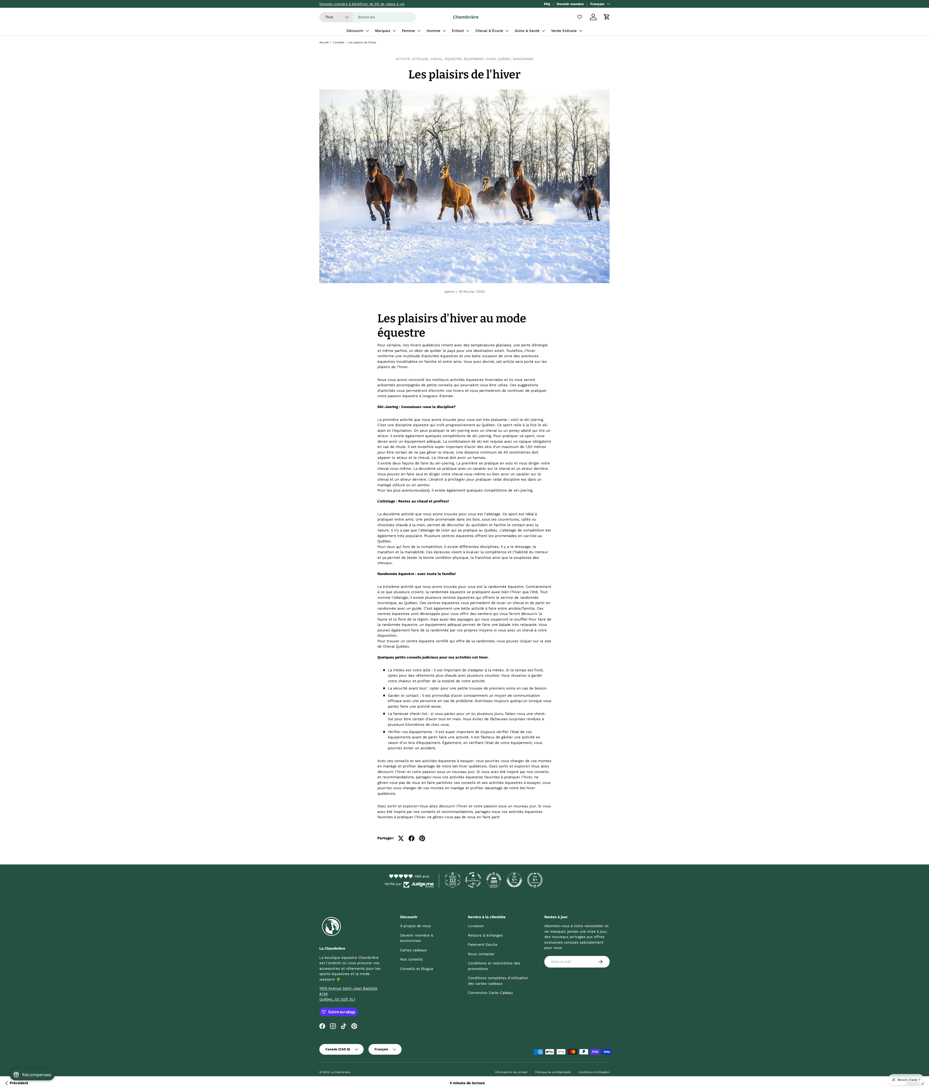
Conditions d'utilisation (594, 1072)
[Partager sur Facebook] (411, 838)
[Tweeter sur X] (401, 838)
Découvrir (354, 31)
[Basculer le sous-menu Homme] (444, 31)
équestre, (454, 59)
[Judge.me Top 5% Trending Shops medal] (535, 880)
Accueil (324, 42)
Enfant (458, 31)
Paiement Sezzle (482, 944)
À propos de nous (415, 926)
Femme (408, 31)
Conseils (338, 42)
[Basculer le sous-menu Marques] (394, 31)
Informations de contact (511, 1072)
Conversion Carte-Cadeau (490, 993)
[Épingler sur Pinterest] (422, 838)
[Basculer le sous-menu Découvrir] (367, 31)
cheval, (437, 59)
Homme (433, 31)
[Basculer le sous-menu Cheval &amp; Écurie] (507, 31)
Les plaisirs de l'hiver (362, 42)
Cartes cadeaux (413, 950)
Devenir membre (570, 4)
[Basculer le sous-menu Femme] (419, 31)
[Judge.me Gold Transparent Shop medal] (473, 880)
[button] (606, 17)
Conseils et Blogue (416, 969)
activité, (404, 59)
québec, (505, 59)
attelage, (421, 59)
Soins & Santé (527, 31)
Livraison (476, 926)
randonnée (523, 59)
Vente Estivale (564, 31)
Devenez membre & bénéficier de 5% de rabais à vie (362, 4)
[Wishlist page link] (579, 17)
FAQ (547, 4)
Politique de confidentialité (553, 1072)
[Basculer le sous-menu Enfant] (468, 31)
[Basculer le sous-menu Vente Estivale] (581, 31)
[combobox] (367, 17)
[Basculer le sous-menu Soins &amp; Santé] (543, 31)
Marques (382, 31)
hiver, (492, 59)
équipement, (475, 59)
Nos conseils (411, 959)
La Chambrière (340, 1072)
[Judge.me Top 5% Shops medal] (514, 880)
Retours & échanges (485, 935)
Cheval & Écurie (489, 31)
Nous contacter (481, 954)
